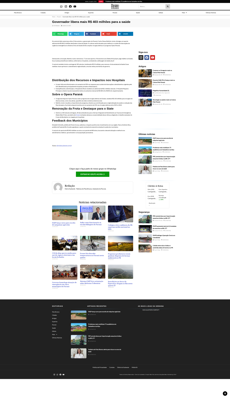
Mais (53, 334)
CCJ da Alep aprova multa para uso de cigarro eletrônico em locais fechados (64, 255)
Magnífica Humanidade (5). (161, 90)
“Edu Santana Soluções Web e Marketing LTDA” (164, 374)
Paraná (59, 16)
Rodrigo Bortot (158, 152)
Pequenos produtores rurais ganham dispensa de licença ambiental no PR (119, 256)
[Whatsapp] (61, 6)
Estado (78, 115)
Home (53, 16)
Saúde (54, 328)
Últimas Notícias (57, 337)
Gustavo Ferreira (158, 161)
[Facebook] (70, 6)
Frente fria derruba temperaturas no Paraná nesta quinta (92, 255)
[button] (60, 34)
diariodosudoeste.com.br (64, 145)
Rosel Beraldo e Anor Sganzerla (162, 92)
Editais (54, 331)
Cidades (54, 315)
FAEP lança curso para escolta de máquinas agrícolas (104, 311)
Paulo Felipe (157, 142)
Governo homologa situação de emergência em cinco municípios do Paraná (64, 284)
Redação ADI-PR (158, 74)
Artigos (54, 318)
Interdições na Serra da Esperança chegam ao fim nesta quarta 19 (120, 283)
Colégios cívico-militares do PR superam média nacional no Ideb (120, 227)
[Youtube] (74, 6)
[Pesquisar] (167, 6)
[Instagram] (66, 6)
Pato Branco (55, 312)
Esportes (54, 321)
